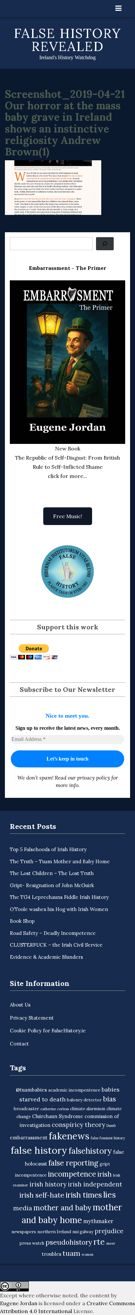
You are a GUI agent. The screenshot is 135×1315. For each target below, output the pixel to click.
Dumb (111, 1125)
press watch (32, 1243)
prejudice (109, 1231)
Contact (19, 1044)
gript (105, 1164)
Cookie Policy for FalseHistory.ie (48, 1030)
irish (104, 1174)
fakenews (69, 1136)
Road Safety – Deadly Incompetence (53, 933)
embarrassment (29, 1137)
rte (99, 1241)
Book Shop (22, 921)
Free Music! (67, 516)
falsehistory (90, 1151)
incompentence (31, 1175)
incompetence (72, 1174)
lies (109, 1194)
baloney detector (84, 1100)
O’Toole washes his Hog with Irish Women (59, 909)
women (87, 1254)
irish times (84, 1195)
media (22, 1208)
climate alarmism (87, 1109)
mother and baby (62, 1207)
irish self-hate (41, 1195)
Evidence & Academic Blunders (46, 957)
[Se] (105, 243)
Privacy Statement (32, 1018)
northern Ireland (54, 1232)
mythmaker (98, 1221)
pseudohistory (69, 1242)
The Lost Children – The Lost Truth (52, 873)
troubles (51, 1254)
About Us (20, 1005)
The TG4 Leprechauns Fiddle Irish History (59, 897)
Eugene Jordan (18, 1303)
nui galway (82, 1232)
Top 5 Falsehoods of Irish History (48, 849)
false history (39, 1150)
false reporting (73, 1162)
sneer (110, 1243)
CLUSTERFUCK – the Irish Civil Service (56, 945)
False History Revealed (67, 40)
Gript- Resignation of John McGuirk (52, 885)
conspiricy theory (78, 1125)
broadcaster (26, 1109)
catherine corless (54, 1109)
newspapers (23, 1232)
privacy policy (93, 777)
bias (109, 1099)
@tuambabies (31, 1090)
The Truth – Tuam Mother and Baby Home (60, 861)
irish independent (95, 1184)
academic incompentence (74, 1090)
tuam (71, 1253)
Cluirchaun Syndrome (57, 1116)
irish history (48, 1184)
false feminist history (108, 1138)
